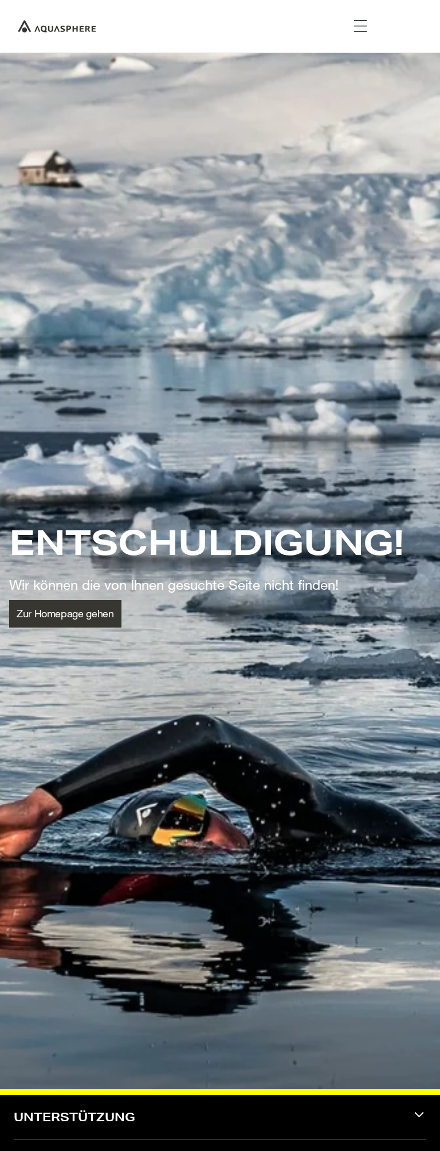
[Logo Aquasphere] (57, 26)
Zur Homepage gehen (65, 613)
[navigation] (220, 1124)
